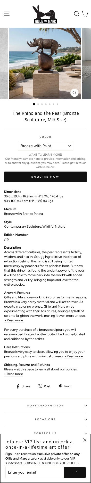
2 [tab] (38, 104)
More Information (45, 405)
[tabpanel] (45, 63)
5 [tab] (50, 104)
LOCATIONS (45, 419)
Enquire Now (45, 176)
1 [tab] (34, 104)
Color (45, 136)
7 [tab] (58, 104)
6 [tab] (54, 104)
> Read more (14, 320)
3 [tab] (42, 104)
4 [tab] (46, 104)
